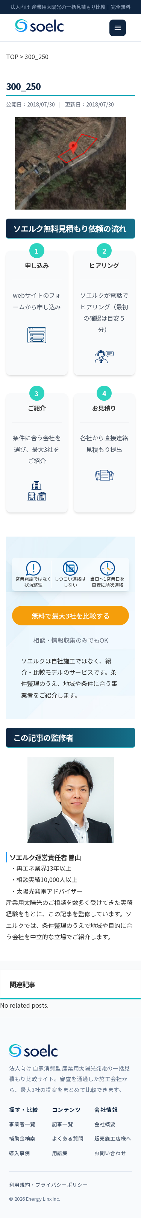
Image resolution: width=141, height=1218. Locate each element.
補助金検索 (22, 1138)
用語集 (60, 1153)
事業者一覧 (22, 1124)
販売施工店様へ (112, 1138)
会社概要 (104, 1124)
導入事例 (19, 1153)
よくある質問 (67, 1138)
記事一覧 (62, 1124)
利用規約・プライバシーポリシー (48, 1184)
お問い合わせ (110, 1153)
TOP (12, 56)
